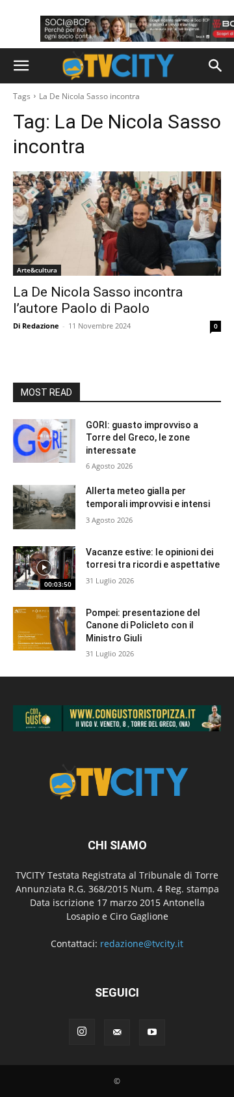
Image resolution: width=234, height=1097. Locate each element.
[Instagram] (82, 1032)
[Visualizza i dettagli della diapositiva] (117, 718)
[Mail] (117, 1032)
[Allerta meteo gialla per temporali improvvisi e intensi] (44, 507)
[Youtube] (152, 1032)
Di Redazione (36, 325)
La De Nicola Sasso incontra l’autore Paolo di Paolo (98, 300)
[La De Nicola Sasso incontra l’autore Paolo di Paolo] (117, 223)
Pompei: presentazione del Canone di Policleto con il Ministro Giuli (143, 625)
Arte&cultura (37, 269)
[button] (21, 65)
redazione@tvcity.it (141, 943)
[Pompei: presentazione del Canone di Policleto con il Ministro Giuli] (44, 629)
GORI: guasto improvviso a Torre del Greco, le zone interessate (142, 438)
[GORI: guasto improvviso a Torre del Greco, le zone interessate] (44, 441)
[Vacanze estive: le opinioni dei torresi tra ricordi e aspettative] (44, 568)
